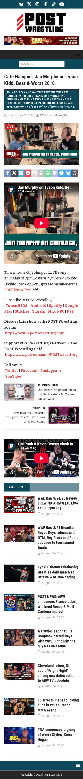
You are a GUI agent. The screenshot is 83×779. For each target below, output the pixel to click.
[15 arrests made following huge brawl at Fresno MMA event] (19, 706)
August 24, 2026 (53, 514)
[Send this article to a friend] (34, 173)
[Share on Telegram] (61, 173)
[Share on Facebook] (7, 173)
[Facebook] (45, 4)
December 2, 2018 (21, 115)
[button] (77, 54)
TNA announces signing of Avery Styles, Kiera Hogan (56, 734)
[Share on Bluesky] (68, 173)
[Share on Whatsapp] (47, 173)
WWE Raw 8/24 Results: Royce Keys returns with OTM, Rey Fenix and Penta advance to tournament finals (58, 537)
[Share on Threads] (74, 173)
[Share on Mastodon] (54, 173)
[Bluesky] (21, 4)
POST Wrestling (17, 290)
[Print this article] (41, 173)
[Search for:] (41, 64)
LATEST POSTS (16, 487)
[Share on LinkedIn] (21, 173)
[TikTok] (53, 4)
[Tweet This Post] (14, 173)
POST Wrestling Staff (55, 115)
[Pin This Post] (27, 173)
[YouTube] (62, 4)
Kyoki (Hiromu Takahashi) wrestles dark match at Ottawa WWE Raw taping (58, 572)
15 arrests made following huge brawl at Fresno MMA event (58, 705)
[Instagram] (37, 4)
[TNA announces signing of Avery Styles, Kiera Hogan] (19, 735)
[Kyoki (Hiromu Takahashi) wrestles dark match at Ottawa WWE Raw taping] (19, 573)
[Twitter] (29, 4)
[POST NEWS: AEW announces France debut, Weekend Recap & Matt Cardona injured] (19, 602)
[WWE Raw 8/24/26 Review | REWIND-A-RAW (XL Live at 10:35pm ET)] (19, 504)
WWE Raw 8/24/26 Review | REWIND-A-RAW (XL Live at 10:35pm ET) (58, 503)
